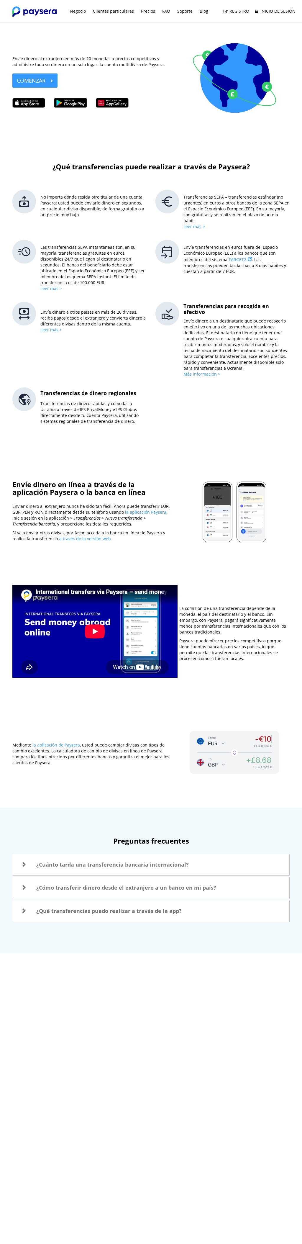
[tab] (150, 865)
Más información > (201, 374)
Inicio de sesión (277, 11)
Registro (238, 11)
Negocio (78, 11)
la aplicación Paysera (145, 512)
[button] (151, 865)
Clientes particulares (113, 11)
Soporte (185, 11)
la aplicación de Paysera (56, 745)
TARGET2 (237, 259)
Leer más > (194, 226)
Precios (148, 11)
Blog (204, 11)
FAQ (166, 11)
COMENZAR (32, 80)
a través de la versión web (85, 538)
